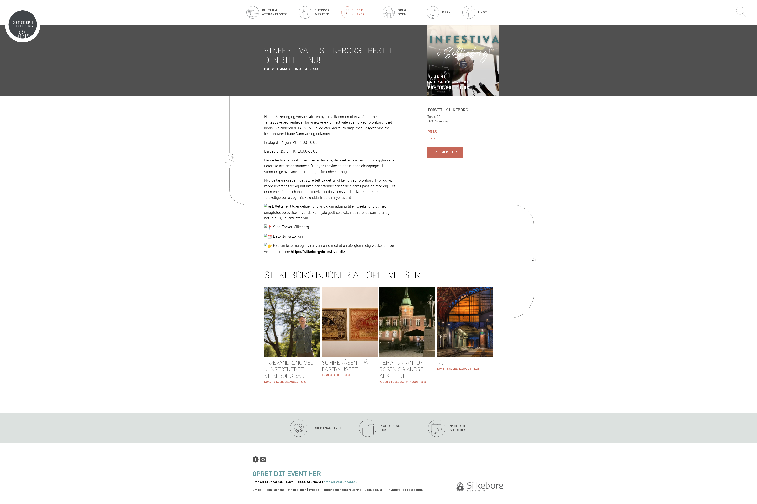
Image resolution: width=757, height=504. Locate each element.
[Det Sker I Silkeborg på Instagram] (263, 459)
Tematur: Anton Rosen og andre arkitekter (401, 369)
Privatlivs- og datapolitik (405, 489)
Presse (314, 489)
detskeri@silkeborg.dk (340, 481)
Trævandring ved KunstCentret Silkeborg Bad (289, 369)
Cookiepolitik (374, 489)
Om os (257, 489)
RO (440, 363)
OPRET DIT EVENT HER (286, 474)
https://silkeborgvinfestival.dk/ (318, 252)
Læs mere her (445, 152)
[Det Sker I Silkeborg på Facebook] (255, 459)
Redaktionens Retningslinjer (285, 489)
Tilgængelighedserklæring (341, 489)
